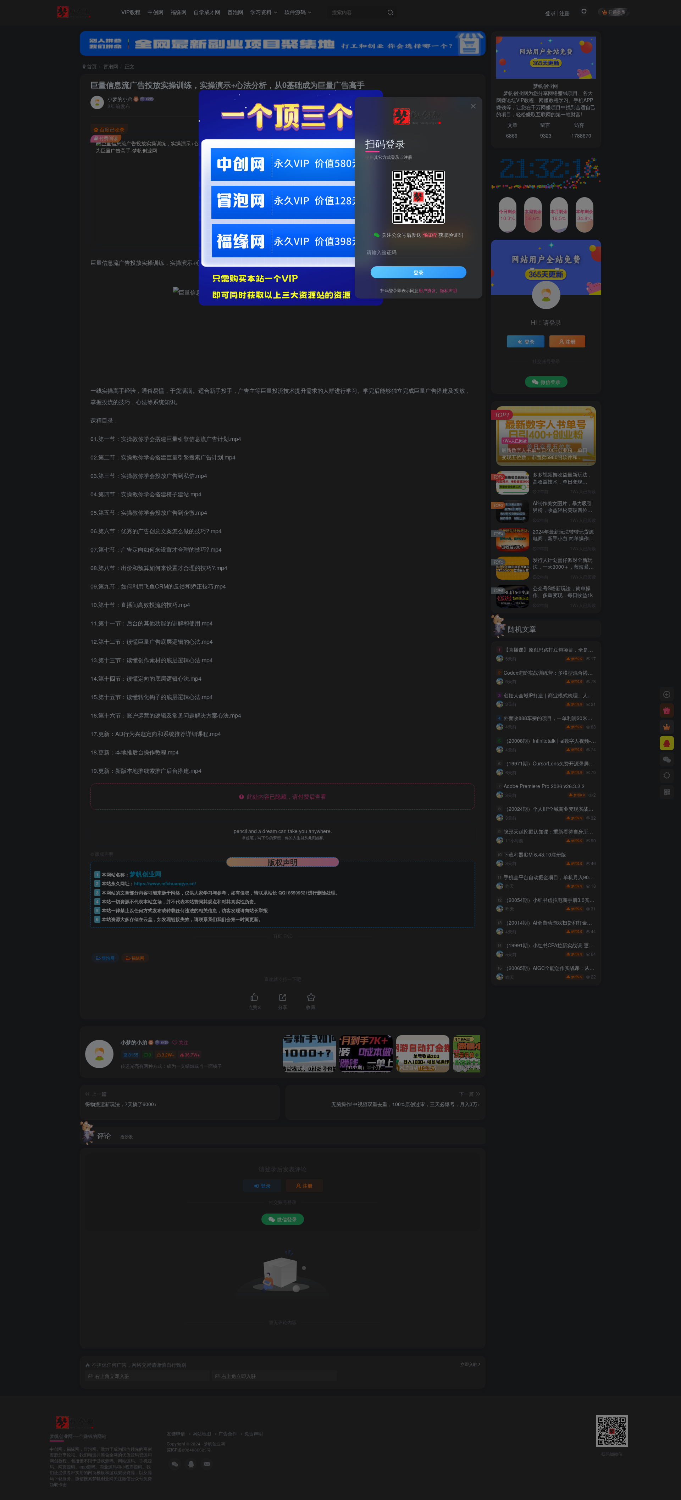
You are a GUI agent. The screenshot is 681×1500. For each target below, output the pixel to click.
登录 (418, 272)
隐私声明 (448, 290)
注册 (408, 157)
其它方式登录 (386, 157)
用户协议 (427, 290)
